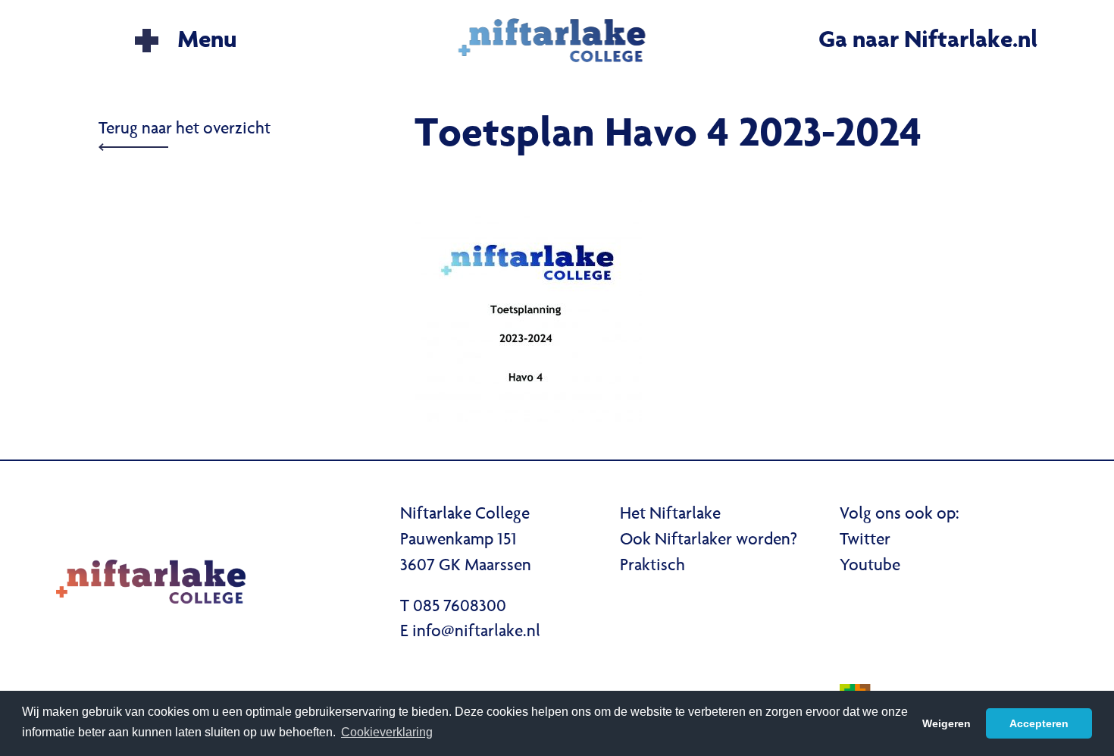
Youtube (870, 566)
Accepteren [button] (1039, 723)
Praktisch (652, 566)
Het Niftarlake (670, 515)
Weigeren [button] (946, 723)
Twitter (865, 540)
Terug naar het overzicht (185, 129)
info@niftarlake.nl (476, 632)
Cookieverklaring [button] (387, 732)
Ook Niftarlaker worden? (708, 540)
